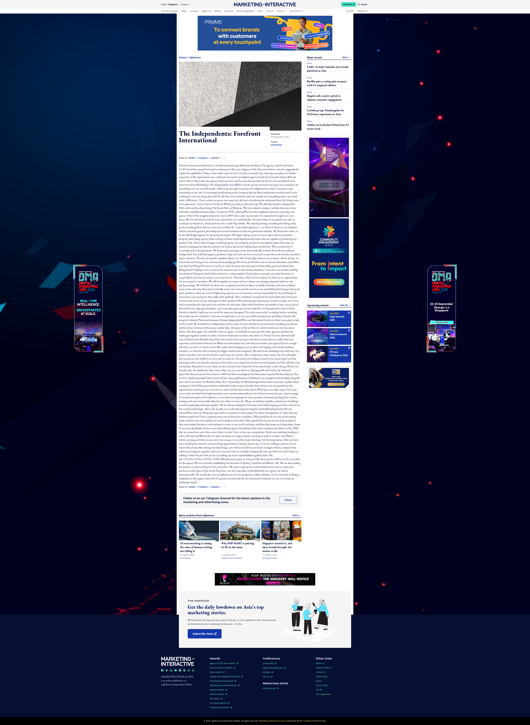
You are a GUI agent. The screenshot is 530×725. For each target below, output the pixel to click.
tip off (349, 11)
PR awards (216, 698)
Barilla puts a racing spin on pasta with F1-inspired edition (327, 83)
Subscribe (349, 5)
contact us (321, 672)
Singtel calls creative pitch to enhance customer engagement (324, 97)
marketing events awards (222, 681)
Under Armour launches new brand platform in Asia (327, 68)
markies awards (218, 689)
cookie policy (322, 676)
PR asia (267, 676)
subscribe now (207, 634)
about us (320, 663)
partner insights (169, 11)
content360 (269, 663)
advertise (362, 11)
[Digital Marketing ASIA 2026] (88, 290)
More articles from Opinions (238, 515)
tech (260, 11)
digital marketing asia (273, 667)
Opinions (195, 57)
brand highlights (245, 11)
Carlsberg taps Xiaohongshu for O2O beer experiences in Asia (325, 112)
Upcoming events (327, 305)
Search (364, 4)
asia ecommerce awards (221, 667)
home (182, 57)
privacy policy (322, 685)
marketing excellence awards (223, 685)
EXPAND (268, 672)
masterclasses (271, 688)
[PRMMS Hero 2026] (265, 33)
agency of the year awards (223, 663)
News (309, 63)
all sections (295, 11)
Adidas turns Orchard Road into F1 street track (328, 126)
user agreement (323, 694)
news (184, 11)
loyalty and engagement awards (225, 676)
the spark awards (219, 703)
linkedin (215, 158)
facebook (203, 158)
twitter (191, 158)
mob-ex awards (218, 694)
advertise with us (324, 667)
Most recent (327, 57)
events (280, 11)
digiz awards (217, 672)
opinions (229, 11)
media (217, 11)
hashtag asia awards (220, 707)
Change (184, 4)
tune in (270, 11)
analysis (194, 11)
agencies (206, 11)
